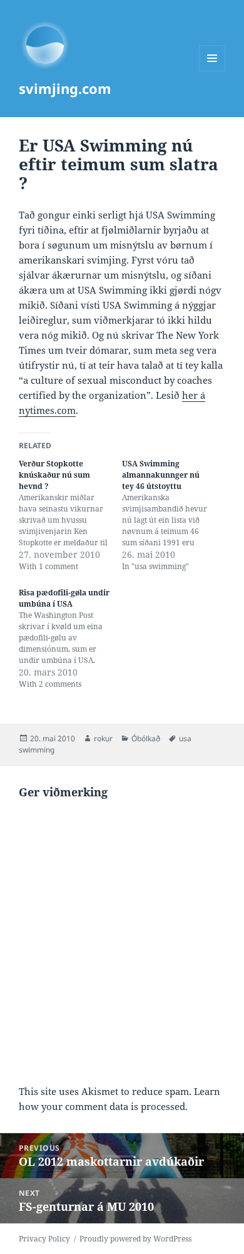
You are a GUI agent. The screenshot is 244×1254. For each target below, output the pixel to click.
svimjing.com (65, 88)
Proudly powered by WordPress (135, 1238)
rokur (103, 738)
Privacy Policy (44, 1238)
